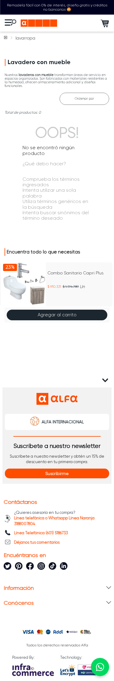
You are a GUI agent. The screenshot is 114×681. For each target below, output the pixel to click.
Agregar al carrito (57, 315)
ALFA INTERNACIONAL (63, 421)
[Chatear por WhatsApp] (100, 667)
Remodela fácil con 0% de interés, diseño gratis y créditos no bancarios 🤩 (57, 7)
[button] (7, 293)
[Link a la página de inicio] (6, 38)
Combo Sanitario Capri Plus (75, 272)
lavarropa (25, 38)
